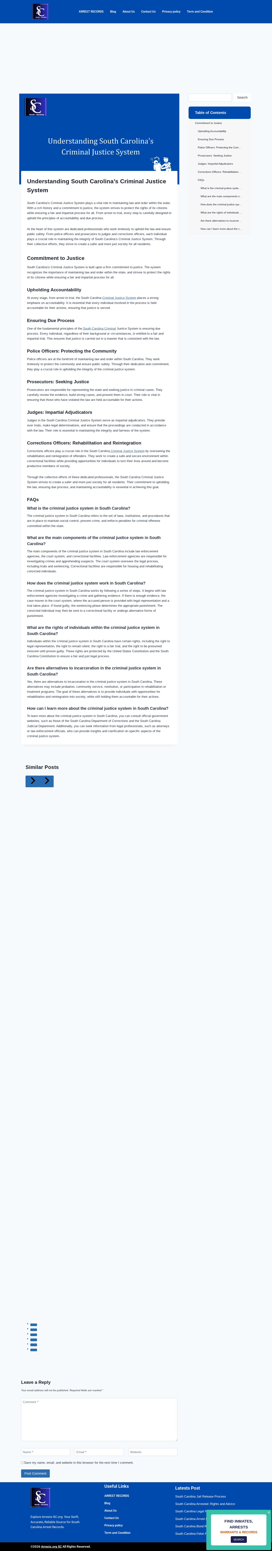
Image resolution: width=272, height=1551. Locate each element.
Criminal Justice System (119, 298)
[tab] (33, 1324)
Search (242, 97)
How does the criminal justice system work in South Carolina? (226, 204)
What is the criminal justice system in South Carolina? (226, 188)
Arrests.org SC (51, 1546)
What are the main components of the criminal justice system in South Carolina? (226, 196)
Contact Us (148, 11)
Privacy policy (171, 11)
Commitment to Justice (208, 123)
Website (135, 1452)
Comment (30, 1402)
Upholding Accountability (212, 131)
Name (28, 1452)
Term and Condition (200, 11)
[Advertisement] (136, 51)
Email (81, 1452)
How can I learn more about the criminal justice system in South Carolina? (226, 228)
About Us (128, 11)
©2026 (36, 1546)
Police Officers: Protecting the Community (222, 147)
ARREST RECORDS (91, 11)
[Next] (47, 781)
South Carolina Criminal (99, 328)
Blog (113, 11)
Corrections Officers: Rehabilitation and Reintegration (224, 171)
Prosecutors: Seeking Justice (215, 155)
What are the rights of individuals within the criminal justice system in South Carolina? (226, 212)
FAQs (201, 179)
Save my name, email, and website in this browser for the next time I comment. (79, 1462)
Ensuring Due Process (211, 139)
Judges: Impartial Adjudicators (215, 163)
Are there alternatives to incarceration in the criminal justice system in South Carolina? (226, 220)
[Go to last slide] (33, 781)
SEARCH (239, 1539)
